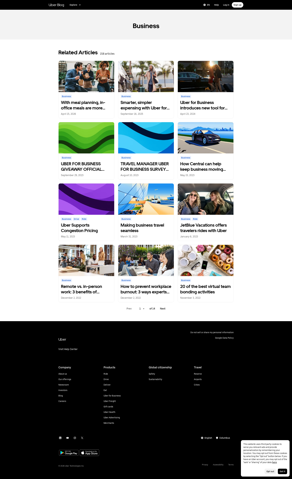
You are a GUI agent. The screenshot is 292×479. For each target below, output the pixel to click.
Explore (73, 5)
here (274, 462)
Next (162, 308)
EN (208, 5)
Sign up (238, 5)
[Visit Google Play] (68, 453)
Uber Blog (56, 5)
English (208, 438)
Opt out (270, 471)
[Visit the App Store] (89, 453)
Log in (226, 5)
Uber (62, 339)
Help (216, 5)
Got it (282, 471)
